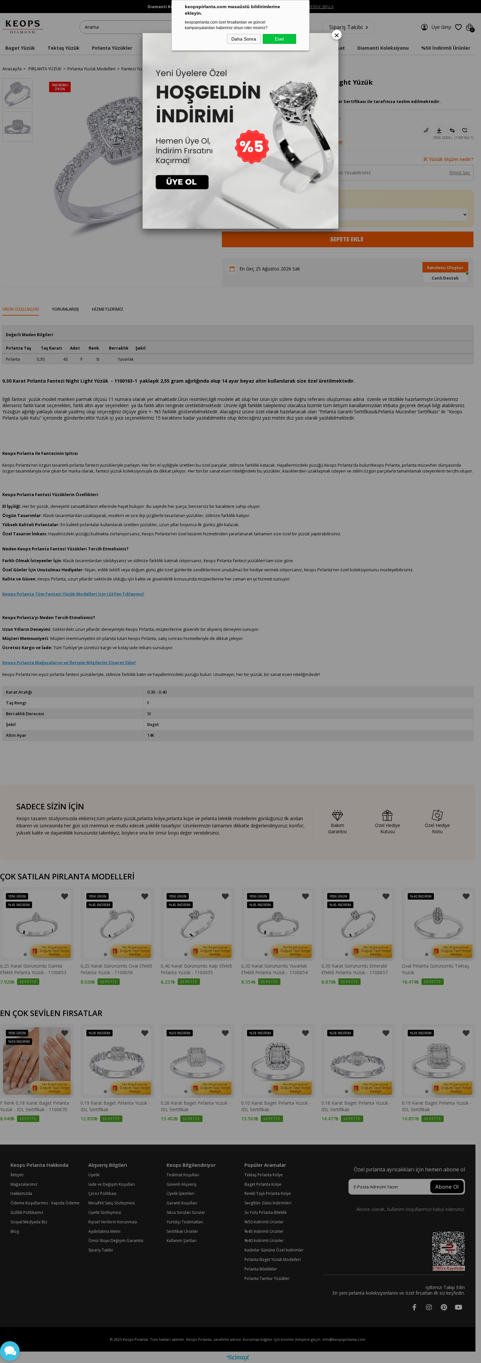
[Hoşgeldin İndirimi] (240, 131)
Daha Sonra (243, 39)
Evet (279, 39)
